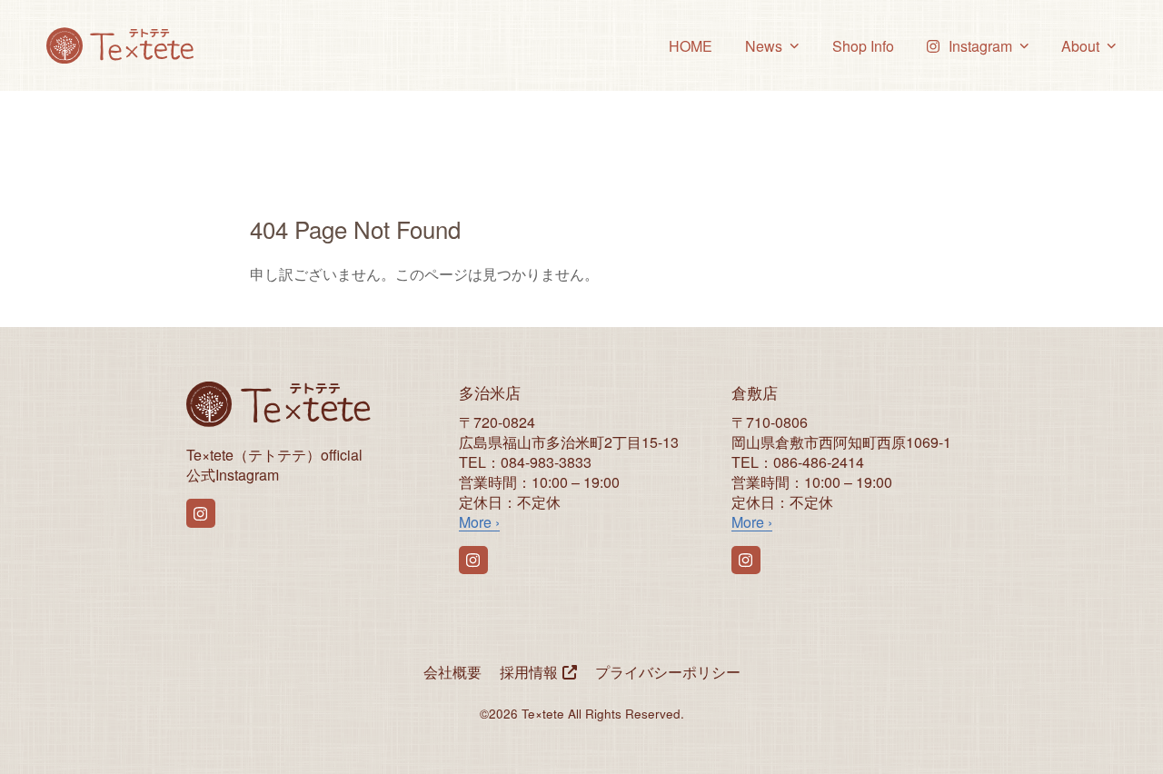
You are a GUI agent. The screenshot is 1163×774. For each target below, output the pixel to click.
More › (479, 521)
